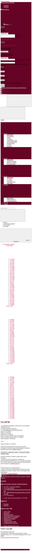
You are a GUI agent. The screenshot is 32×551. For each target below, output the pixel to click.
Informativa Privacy (8, 514)
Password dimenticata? (6, 39)
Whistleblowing (7, 520)
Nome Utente (18, 35)
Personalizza (4, 452)
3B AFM (12, 350)
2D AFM (12, 277)
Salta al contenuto (5, 1)
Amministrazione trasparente (11, 523)
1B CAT (12, 264)
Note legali (6, 513)
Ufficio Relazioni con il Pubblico (12, 516)
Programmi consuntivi (9, 223)
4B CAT (12, 291)
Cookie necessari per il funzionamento (10, 468)
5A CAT (12, 299)
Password (17, 36)
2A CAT (12, 272)
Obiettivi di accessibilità (9, 518)
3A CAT (12, 280)
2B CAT (12, 274)
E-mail (17, 59)
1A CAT (12, 262)
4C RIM (12, 294)
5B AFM (12, 300)
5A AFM (12, 297)
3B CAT (12, 282)
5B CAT (12, 301)
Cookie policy (7, 511)
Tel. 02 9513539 (10, 488)
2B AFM (12, 273)
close (2, 120)
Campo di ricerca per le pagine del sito (10, 206)
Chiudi (2, 71)
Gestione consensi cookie (10, 521)
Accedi (2, 27)
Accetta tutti (24, 452)
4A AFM (12, 287)
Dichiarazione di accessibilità (11, 517)
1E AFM (12, 269)
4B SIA (12, 293)
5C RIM (12, 303)
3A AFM (12, 279)
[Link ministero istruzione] (7, 2)
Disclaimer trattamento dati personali (9, 537)
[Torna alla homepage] (16, 88)
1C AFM (12, 266)
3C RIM (12, 284)
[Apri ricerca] (19, 100)
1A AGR (12, 260)
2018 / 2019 (7, 225)
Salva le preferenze (12, 473)
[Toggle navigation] (13, 113)
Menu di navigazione (21, 241)
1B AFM (12, 263)
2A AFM (12, 270)
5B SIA (12, 331)
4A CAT (12, 289)
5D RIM (12, 304)
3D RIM (12, 286)
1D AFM (12, 267)
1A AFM (12, 259)
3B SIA (12, 283)
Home (5, 222)
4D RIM (12, 296)
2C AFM (12, 276)
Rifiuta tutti (13, 452)
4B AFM (12, 290)
